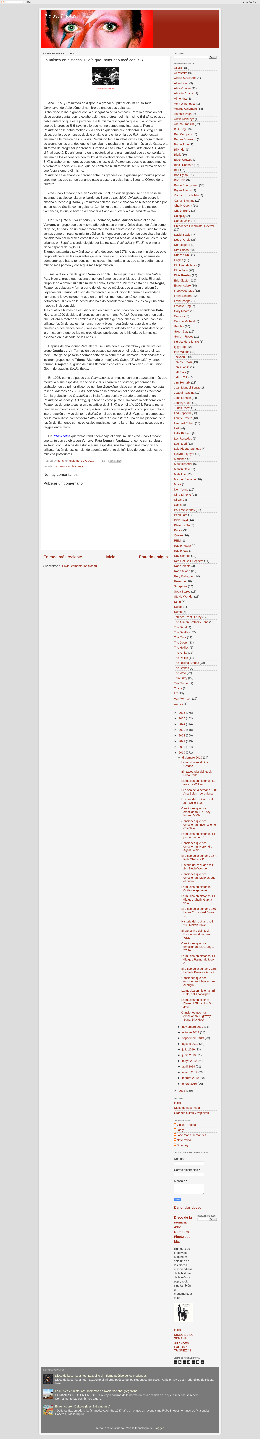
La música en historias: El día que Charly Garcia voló (198, 899)
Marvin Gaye (182, 469)
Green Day (181, 331)
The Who (180, 673)
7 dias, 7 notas (60, 16)
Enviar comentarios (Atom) (79, 566)
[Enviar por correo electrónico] (109, 461)
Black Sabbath (183, 165)
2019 (182, 752)
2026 (182, 712)
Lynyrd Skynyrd (184, 453)
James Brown (183, 362)
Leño (177, 428)
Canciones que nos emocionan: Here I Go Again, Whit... (196, 846)
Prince (178, 530)
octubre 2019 (191, 1032)
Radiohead (181, 550)
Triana (178, 688)
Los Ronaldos (183, 438)
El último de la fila (185, 265)
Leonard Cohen (184, 423)
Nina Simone (182, 494)
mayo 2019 (189, 1061)
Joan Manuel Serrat (187, 387)
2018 (182, 1090)
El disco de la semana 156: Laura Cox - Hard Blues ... (199, 912)
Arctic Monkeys (184, 119)
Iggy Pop (180, 346)
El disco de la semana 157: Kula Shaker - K (199, 857)
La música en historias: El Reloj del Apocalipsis (198, 992)
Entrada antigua (153, 557)
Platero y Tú (182, 525)
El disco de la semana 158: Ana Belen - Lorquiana (199, 791)
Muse (177, 484)
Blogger (159, 1428)
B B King (180, 129)
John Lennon (182, 397)
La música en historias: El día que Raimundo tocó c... (198, 959)
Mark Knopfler (183, 464)
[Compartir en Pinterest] (120, 461)
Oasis (178, 504)
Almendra (180, 98)
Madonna (180, 459)
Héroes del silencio (186, 341)
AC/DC (178, 68)
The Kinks (180, 652)
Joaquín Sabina (184, 392)
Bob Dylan (181, 175)
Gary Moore (181, 311)
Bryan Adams (183, 190)
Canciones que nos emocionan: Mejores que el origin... (198, 877)
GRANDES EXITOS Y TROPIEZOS (182, 1347)
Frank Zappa (182, 301)
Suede (178, 607)
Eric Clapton (182, 280)
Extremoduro (182, 285)
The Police (181, 658)
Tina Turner (181, 683)
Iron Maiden (181, 351)
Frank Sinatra (183, 295)
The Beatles (182, 632)
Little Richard (182, 433)
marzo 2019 (190, 1072)
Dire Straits (181, 250)
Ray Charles (182, 555)
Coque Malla (182, 221)
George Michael (184, 321)
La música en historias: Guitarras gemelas (196, 888)
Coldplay (180, 216)
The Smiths (181, 668)
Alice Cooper (182, 88)
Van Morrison (182, 698)
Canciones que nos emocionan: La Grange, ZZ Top (197, 947)
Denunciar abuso (187, 1207)
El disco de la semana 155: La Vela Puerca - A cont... (199, 970)
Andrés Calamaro (185, 108)
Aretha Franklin (184, 124)
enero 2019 (190, 1083)
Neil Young (181, 489)
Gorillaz (179, 326)
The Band (180, 627)
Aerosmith (180, 73)
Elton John (181, 270)
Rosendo (180, 581)
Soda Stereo (182, 591)
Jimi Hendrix (182, 382)
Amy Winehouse (185, 103)
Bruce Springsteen (186, 185)
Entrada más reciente (62, 557)
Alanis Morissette (185, 78)
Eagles (178, 260)
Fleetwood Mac (184, 290)
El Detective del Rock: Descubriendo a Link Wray (195, 934)
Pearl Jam (180, 515)
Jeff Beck (180, 372)
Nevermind (184, 1140)
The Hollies (181, 647)
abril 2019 (189, 1066)
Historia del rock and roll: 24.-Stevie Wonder (197, 866)
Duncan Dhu (182, 255)
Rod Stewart (182, 571)
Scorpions (180, 586)
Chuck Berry (182, 210)
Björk (177, 154)
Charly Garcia (183, 205)
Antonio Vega (183, 114)
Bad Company (183, 134)
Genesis (179, 316)
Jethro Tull (181, 377)
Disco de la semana (187, 1107)
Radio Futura (182, 545)
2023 (182, 729)
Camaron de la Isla (186, 195)
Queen (178, 535)
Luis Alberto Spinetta (187, 448)
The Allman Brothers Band (191, 622)
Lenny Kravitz (183, 418)
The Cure (180, 637)
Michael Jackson (185, 479)
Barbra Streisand (185, 139)
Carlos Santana (184, 200)
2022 (182, 735)
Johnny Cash (182, 402)
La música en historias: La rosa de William (198, 782)
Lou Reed (180, 443)
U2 (176, 693)
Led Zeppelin (182, 413)
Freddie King (182, 306)
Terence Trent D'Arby (188, 617)
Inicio (110, 557)
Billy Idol (179, 149)
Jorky (180, 1130)
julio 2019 (189, 1049)
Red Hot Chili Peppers (188, 561)
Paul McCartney (184, 510)
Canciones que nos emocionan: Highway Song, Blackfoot (196, 1016)
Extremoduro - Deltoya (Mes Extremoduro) (82, 1406)
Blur (176, 170)
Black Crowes (183, 159)
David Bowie (182, 234)
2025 (182, 718)
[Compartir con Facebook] (117, 461)
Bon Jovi (179, 180)
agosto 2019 (190, 1043)
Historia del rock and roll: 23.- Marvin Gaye (197, 923)
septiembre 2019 (193, 1038)
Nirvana (179, 499)
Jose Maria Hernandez (191, 1135)
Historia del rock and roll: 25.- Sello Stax (197, 800)
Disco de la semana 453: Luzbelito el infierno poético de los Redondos (101, 1375)
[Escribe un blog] (112, 461)
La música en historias (68, 466)
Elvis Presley (182, 275)
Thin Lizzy (180, 678)
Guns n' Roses (183, 336)
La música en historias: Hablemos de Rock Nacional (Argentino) (96, 1391)
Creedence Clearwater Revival (194, 226)
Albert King (181, 83)
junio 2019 (189, 1055)
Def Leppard (182, 244)
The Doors (181, 642)
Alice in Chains (184, 93)
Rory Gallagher (184, 576)
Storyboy (182, 1145)
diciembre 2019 (192, 757)
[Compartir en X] (115, 461)
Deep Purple (182, 239)
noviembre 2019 (193, 1026)
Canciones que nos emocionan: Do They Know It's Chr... (195, 812)
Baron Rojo (181, 144)
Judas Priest (182, 408)
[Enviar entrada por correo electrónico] (103, 460)
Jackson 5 (180, 357)
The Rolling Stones (186, 663)
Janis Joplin (181, 367)
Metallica (180, 474)
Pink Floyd (181, 520)
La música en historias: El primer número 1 (198, 835)
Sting (177, 601)
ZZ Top (178, 703)
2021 (182, 741)
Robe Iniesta (182, 566)
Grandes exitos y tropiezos (191, 1113)
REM (177, 540)
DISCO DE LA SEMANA (183, 1336)
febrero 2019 (190, 1078)
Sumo (178, 612)
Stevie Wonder (183, 596)
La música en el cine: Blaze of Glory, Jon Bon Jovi (197, 1003)
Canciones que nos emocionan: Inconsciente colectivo (198, 824)
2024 (182, 724)
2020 (182, 747)
